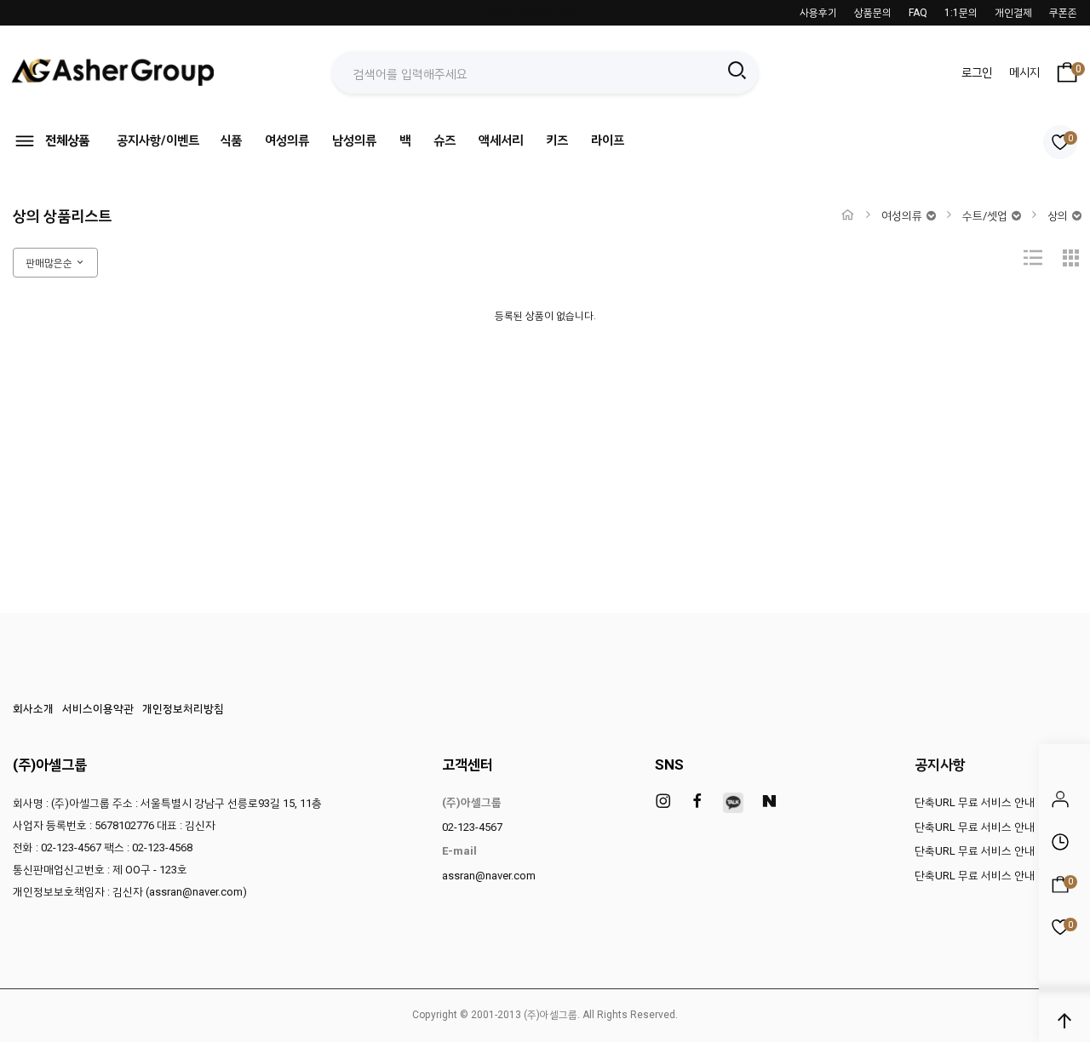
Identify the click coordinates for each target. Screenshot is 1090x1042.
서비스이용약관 (98, 708)
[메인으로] (847, 215)
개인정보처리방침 (183, 708)
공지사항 (940, 764)
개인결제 (1013, 13)
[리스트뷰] (1032, 263)
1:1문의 (961, 13)
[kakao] (733, 803)
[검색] (736, 72)
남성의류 (354, 140)
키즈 (557, 140)
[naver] (768, 802)
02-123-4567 (472, 827)
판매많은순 (50, 263)
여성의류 (287, 140)
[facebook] (697, 802)
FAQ (918, 13)
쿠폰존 (1063, 13)
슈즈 (444, 140)
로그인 (976, 72)
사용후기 (818, 13)
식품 (231, 140)
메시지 (1024, 72)
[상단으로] (1064, 1020)
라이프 (607, 140)
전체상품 (67, 140)
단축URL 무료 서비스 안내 (975, 802)
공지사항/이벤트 (158, 140)
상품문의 (873, 13)
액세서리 (501, 140)
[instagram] (663, 802)
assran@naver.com (489, 875)
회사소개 (33, 708)
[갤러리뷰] (1071, 263)
